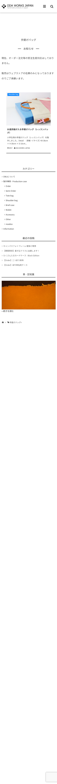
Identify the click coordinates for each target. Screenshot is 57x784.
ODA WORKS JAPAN (23, 148)
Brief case (10, 205)
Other (8, 219)
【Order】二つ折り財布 (13, 260)
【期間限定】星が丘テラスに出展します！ (21, 250)
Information (8, 228)
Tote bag (9, 195)
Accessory (10, 214)
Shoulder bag (13, 94)
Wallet (8, 209)
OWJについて (9, 176)
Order (8, 186)
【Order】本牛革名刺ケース (15, 265)
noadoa (9, 224)
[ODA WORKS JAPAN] (17, 6)
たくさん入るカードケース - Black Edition (21, 255)
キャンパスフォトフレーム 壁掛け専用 (19, 246)
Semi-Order (11, 190)
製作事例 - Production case (15, 181)
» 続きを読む (8, 311)
